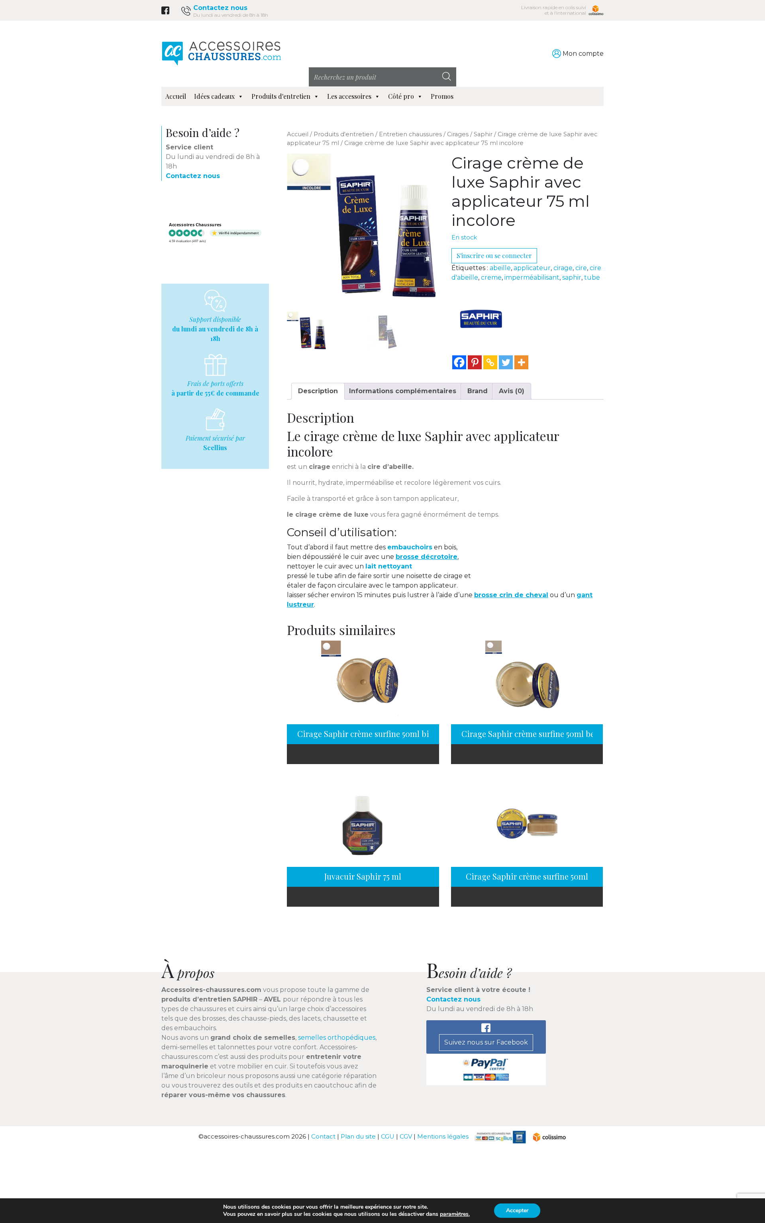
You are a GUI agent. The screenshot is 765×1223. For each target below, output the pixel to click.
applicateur (532, 268)
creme (491, 277)
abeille (500, 268)
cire (581, 268)
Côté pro (401, 96)
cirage (563, 268)
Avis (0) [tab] (511, 391)
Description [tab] (318, 391)
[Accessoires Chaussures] (221, 53)
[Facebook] (459, 362)
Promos (442, 96)
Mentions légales (443, 1136)
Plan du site (358, 1136)
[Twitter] (506, 362)
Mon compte (583, 53)
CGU (387, 1136)
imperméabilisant (531, 277)
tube (592, 277)
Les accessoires (349, 96)
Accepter (517, 1210)
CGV (406, 1136)
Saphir (483, 134)
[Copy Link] (490, 362)
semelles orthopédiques (336, 1037)
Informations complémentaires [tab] (402, 391)
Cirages (458, 134)
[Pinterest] (475, 362)
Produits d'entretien (280, 96)
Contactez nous (220, 8)
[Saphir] (481, 319)
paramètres (454, 1214)
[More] (521, 362)
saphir (571, 277)
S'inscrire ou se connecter (494, 255)
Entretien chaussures (410, 134)
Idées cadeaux (214, 96)
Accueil (175, 96)
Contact (323, 1136)
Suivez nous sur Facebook (486, 1042)
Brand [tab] (477, 391)
